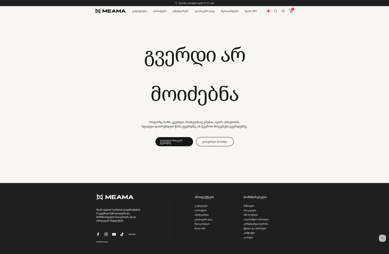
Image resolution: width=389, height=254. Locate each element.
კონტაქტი (249, 233)
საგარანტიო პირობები (256, 219)
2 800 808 (131, 234)
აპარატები (200, 210)
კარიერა (248, 237)
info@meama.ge (102, 241)
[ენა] (270, 11)
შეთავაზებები (202, 223)
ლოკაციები (250, 210)
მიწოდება (249, 205)
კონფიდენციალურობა (256, 223)
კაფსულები (201, 205)
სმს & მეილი (251, 214)
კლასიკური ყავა (204, 219)
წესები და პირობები (255, 228)
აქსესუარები (202, 214)
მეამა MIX (200, 228)
